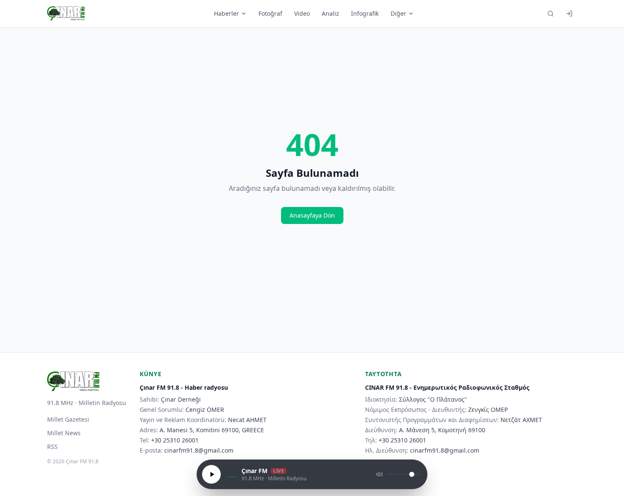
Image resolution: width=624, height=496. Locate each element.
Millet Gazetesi (68, 419)
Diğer (398, 13)
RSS (52, 446)
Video (302, 13)
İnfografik (365, 13)
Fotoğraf (270, 13)
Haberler (226, 13)
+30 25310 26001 (175, 440)
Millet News (64, 433)
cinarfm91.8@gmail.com (198, 450)
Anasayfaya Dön (312, 215)
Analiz (330, 13)
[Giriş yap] (569, 13)
